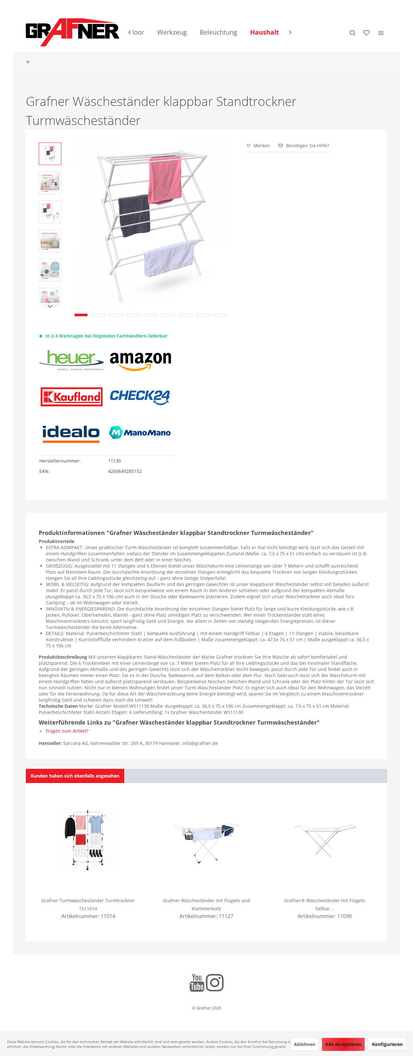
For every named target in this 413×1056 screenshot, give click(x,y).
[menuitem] (172, 32)
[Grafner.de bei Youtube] (197, 983)
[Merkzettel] (366, 32)
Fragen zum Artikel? (66, 731)
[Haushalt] (265, 32)
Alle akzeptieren (343, 1044)
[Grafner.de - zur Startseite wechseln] (72, 32)
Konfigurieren (387, 1044)
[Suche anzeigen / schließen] (352, 32)
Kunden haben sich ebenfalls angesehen (75, 776)
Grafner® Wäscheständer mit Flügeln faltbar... (324, 904)
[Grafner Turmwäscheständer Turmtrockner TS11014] (88, 840)
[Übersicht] (30, 62)
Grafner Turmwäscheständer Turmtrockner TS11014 (88, 904)
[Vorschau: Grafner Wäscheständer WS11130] (50, 153)
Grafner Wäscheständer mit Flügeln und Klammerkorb (206, 904)
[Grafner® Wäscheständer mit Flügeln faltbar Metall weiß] (324, 840)
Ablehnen (304, 1044)
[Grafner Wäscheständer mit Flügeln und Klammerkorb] (206, 840)
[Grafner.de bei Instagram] (215, 983)
